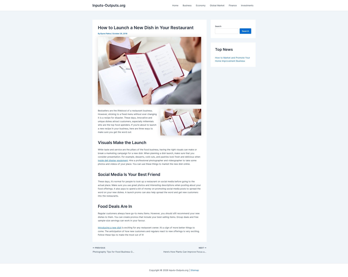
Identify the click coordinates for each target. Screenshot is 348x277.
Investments (247, 5)
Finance (233, 5)
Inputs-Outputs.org (108, 5)
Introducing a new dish (109, 227)
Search (218, 26)
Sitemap (194, 270)
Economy (201, 5)
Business (187, 5)
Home (175, 5)
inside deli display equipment (113, 160)
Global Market (217, 5)
